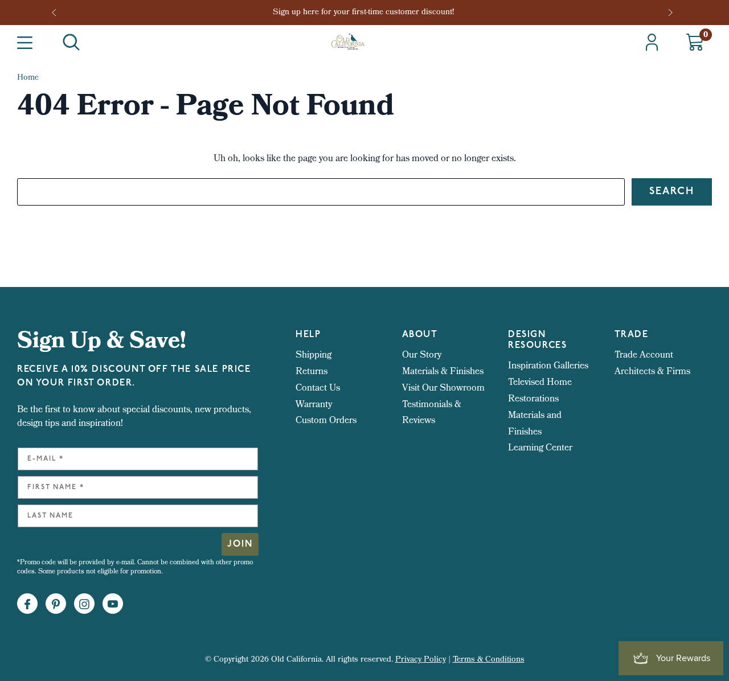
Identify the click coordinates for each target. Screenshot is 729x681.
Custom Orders (326, 421)
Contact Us (318, 388)
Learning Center (540, 448)
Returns (311, 372)
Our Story (421, 355)
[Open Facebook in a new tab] (27, 604)
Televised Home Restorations (540, 391)
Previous (57, 12)
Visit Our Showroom (443, 388)
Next (671, 12)
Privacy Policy (420, 660)
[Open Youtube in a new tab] (112, 604)
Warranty (314, 405)
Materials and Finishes (535, 424)
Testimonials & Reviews (431, 413)
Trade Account (644, 355)
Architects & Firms (652, 372)
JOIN (240, 544)
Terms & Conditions (489, 660)
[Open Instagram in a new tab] (84, 604)
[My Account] (652, 42)
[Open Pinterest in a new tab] (55, 604)
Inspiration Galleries (548, 366)
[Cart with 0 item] (694, 42)
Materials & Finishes (443, 372)
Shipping (313, 355)
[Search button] (71, 42)
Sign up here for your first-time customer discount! (364, 12)
